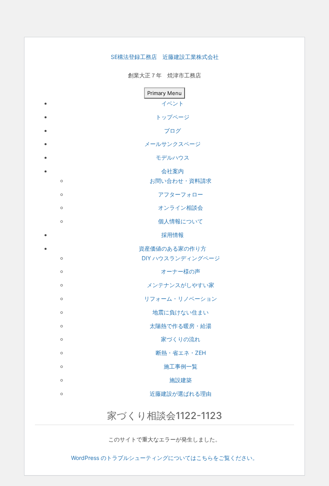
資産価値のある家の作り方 (172, 248)
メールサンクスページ (172, 143)
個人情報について (180, 221)
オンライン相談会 (180, 207)
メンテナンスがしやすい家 (180, 284)
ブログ (172, 130)
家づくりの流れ (180, 339)
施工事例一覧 (180, 366)
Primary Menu (164, 93)
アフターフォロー (180, 194)
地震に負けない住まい (180, 312)
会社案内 (172, 171)
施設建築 (180, 380)
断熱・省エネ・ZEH (181, 352)
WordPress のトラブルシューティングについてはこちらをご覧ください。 (164, 457)
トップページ (172, 116)
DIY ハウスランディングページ (181, 258)
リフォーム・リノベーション (180, 298)
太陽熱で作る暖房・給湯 (180, 325)
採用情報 (172, 234)
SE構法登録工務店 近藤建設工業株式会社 (165, 56)
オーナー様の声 (180, 271)
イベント (172, 103)
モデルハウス (172, 157)
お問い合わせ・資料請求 (180, 180)
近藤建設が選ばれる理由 (180, 393)
